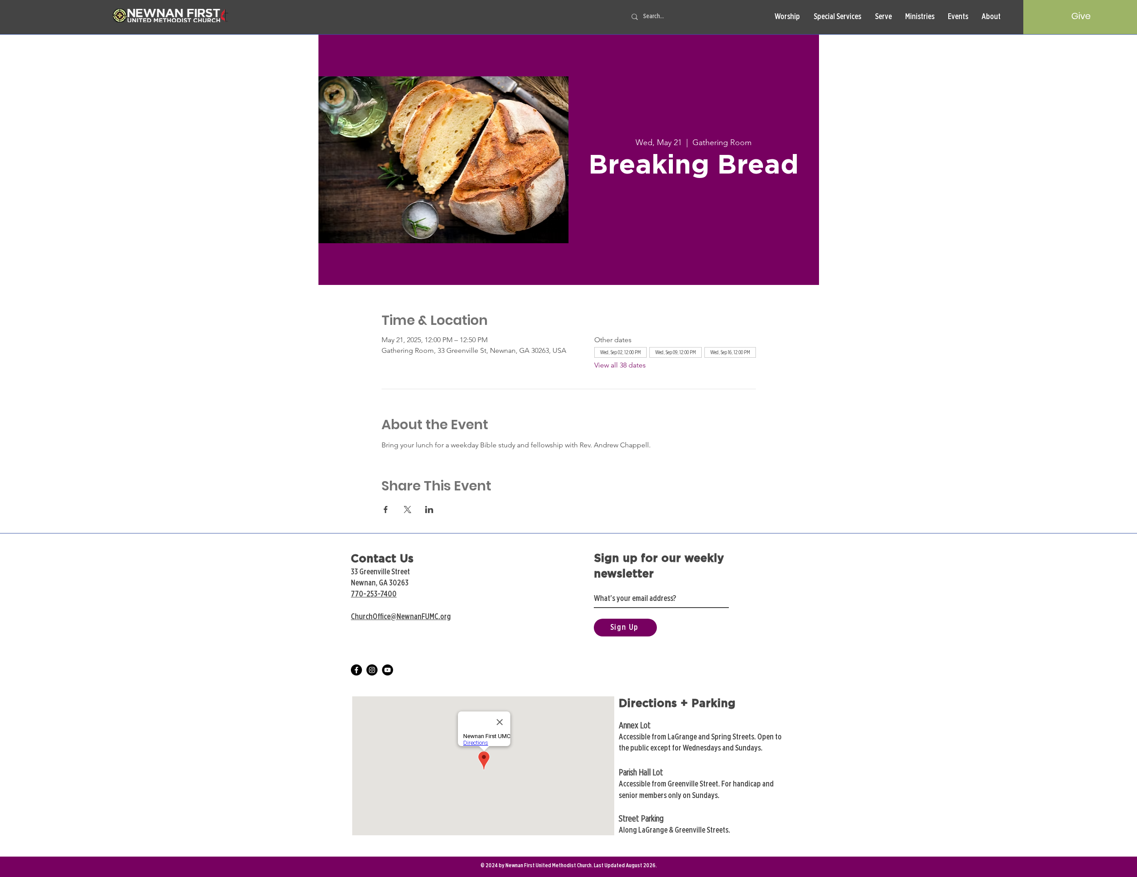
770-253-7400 (374, 594)
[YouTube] (387, 670)
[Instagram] (372, 670)
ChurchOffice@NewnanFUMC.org (401, 617)
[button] (787, 17)
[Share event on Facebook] (386, 509)
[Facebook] (356, 670)
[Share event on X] (407, 509)
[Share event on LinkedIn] (429, 509)
